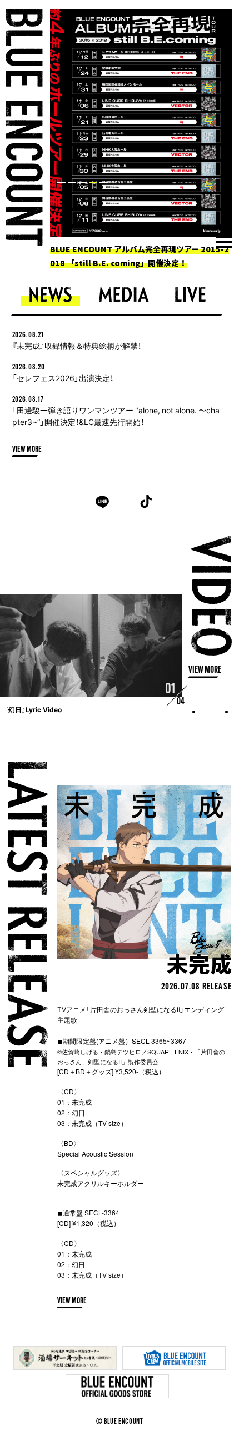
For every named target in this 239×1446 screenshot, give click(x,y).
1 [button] (61, 182)
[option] (141, 139)
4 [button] (93, 182)
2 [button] (72, 182)
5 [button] (103, 182)
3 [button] (82, 182)
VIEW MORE (27, 450)
